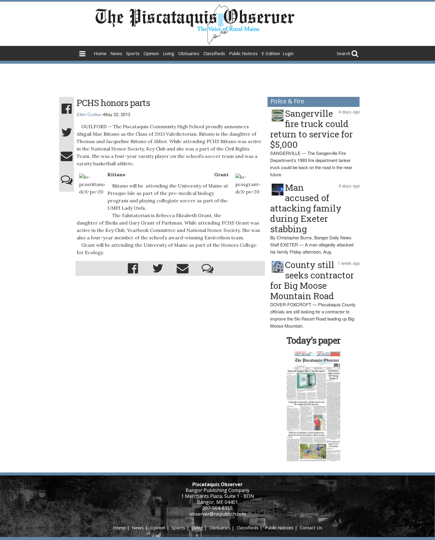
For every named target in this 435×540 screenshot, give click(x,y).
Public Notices (243, 53)
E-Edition (271, 53)
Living (168, 53)
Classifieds (214, 53)
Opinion (151, 53)
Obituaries (188, 53)
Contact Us (311, 528)
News (116, 53)
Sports (133, 53)
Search (343, 53)
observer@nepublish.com (217, 514)
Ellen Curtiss (89, 114)
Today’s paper (313, 340)
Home (100, 53)
